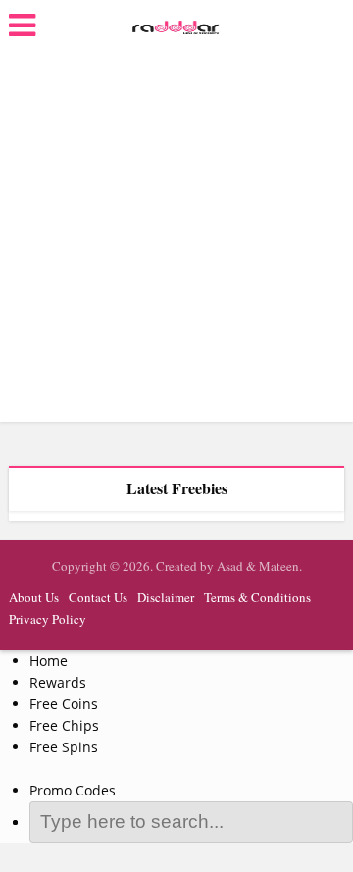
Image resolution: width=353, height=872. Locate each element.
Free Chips (64, 725)
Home (48, 660)
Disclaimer (165, 597)
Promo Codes (72, 790)
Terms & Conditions (257, 597)
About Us (34, 597)
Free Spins (63, 747)
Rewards (57, 682)
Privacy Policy (47, 619)
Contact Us (98, 597)
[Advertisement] (176, 235)
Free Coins (63, 703)
